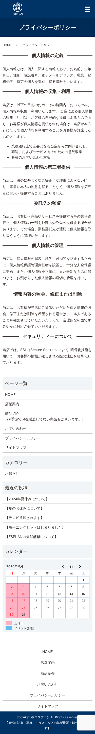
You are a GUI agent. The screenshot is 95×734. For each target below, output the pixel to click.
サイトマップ (15, 447)
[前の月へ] (59, 566)
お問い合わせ (15, 428)
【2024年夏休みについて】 (27, 499)
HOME (7, 45)
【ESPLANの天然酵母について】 (31, 536)
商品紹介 (48, 673)
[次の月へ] (83, 566)
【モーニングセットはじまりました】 (35, 527)
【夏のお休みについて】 (24, 508)
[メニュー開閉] (87, 9)
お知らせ (12, 473)
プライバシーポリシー (23, 438)
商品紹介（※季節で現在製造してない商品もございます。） (45, 416)
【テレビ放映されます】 (24, 517)
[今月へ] (71, 566)
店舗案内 (12, 404)
